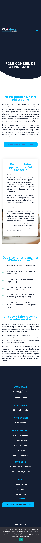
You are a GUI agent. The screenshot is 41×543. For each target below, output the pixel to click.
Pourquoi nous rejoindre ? (20, 472)
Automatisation (20, 440)
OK (21, 540)
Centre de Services (20, 455)
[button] (37, 30)
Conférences (20, 494)
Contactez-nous (20, 398)
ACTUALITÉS (20, 499)
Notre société (20, 423)
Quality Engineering (20, 435)
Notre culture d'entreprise (20, 467)
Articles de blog (20, 484)
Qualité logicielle (20, 445)
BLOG (20, 479)
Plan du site (20, 524)
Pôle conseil (20, 450)
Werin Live (20, 489)
